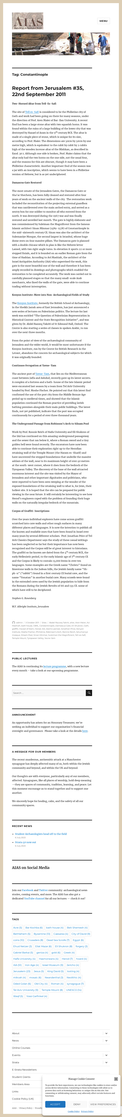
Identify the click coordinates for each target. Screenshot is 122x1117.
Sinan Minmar (40, 635)
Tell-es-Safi (80, 635)
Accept (55, 1104)
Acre (17, 927)
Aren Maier (80, 622)
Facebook (27, 890)
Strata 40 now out (25, 842)
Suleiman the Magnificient (61, 635)
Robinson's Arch (53, 632)
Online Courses (21, 1047)
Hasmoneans (48, 958)
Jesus (39, 971)
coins (18, 940)
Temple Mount (19, 638)
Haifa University (24, 958)
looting (73, 971)
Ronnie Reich (68, 632)
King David (55, 971)
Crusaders (35, 940)
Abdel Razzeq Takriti (59, 622)
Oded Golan (22, 983)
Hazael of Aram (26, 629)
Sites (44, 622)
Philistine (40, 632)
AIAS (14, 1108)
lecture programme (54, 666)
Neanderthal (54, 977)
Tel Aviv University (25, 990)
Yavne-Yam (42, 373)
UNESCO (74, 990)
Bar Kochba (34, 927)
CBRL (36, 625)
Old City (41, 983)
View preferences (103, 1104)
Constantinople (46, 625)
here (85, 730)
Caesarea (61, 933)
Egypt (78, 940)
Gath (86, 625)
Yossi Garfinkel (36, 996)
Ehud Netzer (22, 946)
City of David (81, 933)
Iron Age (32, 965)
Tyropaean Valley (35, 638)
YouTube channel (34, 898)
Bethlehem (21, 933)
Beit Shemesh (77, 927)
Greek (69, 952)
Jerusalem (21, 971)
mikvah (19, 977)
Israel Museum (52, 965)
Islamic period (53, 629)
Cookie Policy (74, 1111)
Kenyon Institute (27, 303)
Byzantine (42, 933)
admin (19, 622)
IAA (43, 629)
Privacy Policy (87, 1111)
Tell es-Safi (32, 111)
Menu (104, 21)
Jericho (73, 965)
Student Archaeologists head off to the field (41, 833)
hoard (81, 958)
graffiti (15, 629)
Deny (76, 1104)
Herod (38, 629)
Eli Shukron (77, 625)
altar (72, 622)
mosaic (35, 977)
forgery (82, 946)
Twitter (43, 890)
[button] (116, 1079)
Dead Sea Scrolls (58, 940)
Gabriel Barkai (23, 952)
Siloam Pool (27, 635)
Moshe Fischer (28, 632)
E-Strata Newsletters (24, 1069)
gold (55, 952)
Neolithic (74, 977)
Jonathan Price (68, 629)
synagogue (75, 983)
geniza (42, 952)
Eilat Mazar (43, 946)
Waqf (18, 996)
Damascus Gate (63, 625)
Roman (57, 983)
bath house (26, 625)
